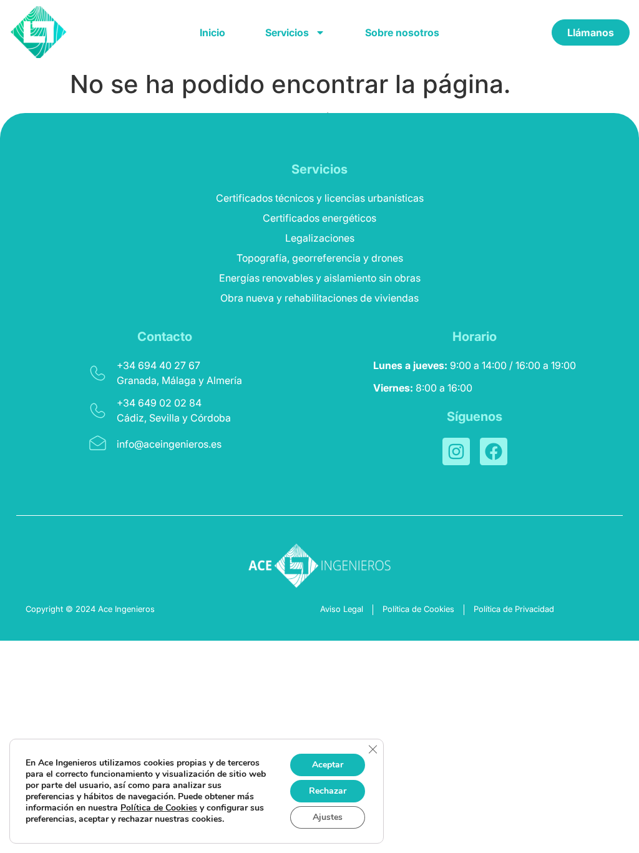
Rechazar (327, 791)
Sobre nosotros (402, 32)
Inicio (212, 32)
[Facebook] (493, 451)
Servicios (287, 32)
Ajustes (328, 817)
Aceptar (327, 765)
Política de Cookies (158, 808)
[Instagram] (456, 451)
